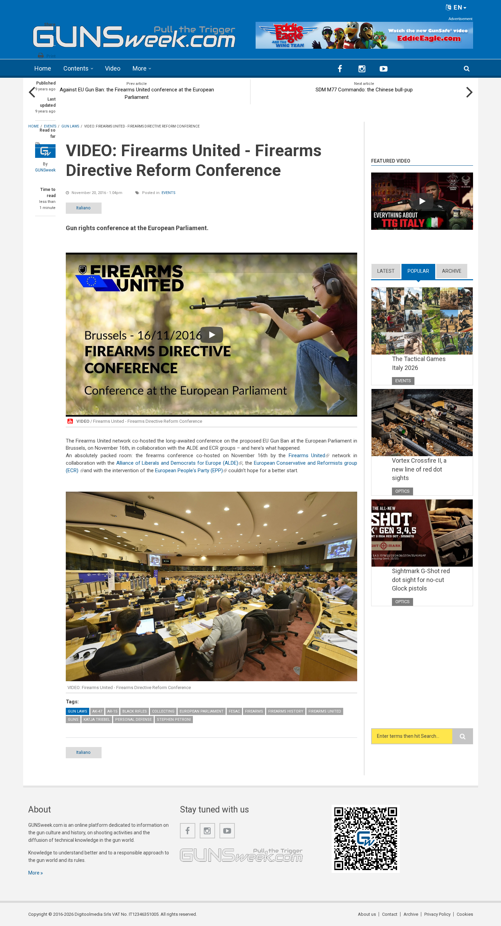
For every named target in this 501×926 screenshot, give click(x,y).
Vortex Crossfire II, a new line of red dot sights (419, 469)
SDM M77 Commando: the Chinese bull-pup (364, 90)
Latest (386, 271)
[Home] (134, 34)
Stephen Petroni (174, 719)
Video (112, 68)
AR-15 (112, 711)
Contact (389, 914)
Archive (451, 271)
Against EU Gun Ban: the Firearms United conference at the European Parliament (137, 93)
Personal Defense (133, 719)
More (140, 68)
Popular (421, 271)
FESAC (234, 711)
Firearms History (285, 711)
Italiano (83, 207)
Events (169, 193)
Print (51, 56)
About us (367, 914)
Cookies (465, 914)
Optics (402, 491)
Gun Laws (77, 711)
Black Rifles (134, 711)
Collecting (163, 711)
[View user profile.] (45, 151)
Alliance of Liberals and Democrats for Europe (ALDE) (179, 463)
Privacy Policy (437, 914)
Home (42, 68)
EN (457, 7)
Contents (76, 68)
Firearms (254, 711)
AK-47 (97, 711)
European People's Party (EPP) (191, 470)
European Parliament (202, 711)
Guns (73, 719)
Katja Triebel (97, 719)
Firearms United (309, 455)
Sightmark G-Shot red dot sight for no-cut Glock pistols (421, 579)
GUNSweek (45, 170)
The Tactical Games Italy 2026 (419, 363)
